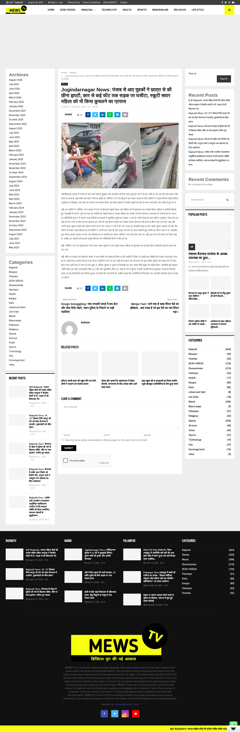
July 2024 (14, 185)
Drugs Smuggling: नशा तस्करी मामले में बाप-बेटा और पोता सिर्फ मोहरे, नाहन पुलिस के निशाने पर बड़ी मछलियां (89, 307)
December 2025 (17, 110)
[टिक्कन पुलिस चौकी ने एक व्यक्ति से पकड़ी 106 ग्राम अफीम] (199, 311)
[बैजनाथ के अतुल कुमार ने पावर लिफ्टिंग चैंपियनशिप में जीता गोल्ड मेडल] (199, 283)
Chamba (13, 276)
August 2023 (15, 234)
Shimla (12, 333)
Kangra (12, 298)
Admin (67, 107)
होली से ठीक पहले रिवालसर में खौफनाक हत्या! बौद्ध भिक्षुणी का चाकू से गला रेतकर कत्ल (100, 595)
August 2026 (15, 80)
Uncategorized (16, 360)
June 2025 (14, 137)
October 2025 (16, 119)
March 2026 (15, 97)
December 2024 (17, 163)
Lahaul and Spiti (17, 307)
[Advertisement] (120, 39)
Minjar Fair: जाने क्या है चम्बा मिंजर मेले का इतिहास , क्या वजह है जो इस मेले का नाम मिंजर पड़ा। (154, 307)
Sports (141, 9)
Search (192, 73)
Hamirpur (14, 289)
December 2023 (17, 216)
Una (11, 355)
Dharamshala (16, 285)
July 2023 (14, 238)
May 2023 (14, 247)
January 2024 (16, 212)
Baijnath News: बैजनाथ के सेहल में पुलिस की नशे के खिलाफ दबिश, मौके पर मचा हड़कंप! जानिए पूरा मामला (209, 130)
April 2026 (14, 93)
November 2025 (17, 115)
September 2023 (18, 230)
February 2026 (16, 102)
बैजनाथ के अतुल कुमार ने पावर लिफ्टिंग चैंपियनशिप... (199, 296)
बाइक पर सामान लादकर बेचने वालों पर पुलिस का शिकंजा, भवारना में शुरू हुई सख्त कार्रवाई (158, 598)
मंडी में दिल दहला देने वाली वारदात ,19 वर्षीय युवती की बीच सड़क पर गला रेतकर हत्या (100, 575)
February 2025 (16, 155)
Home (51, 9)
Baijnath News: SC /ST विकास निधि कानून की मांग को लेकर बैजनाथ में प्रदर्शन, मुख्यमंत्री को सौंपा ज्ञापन (40, 421)
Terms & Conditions (91, 2)
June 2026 (14, 88)
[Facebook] (104, 713)
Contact (123, 2)
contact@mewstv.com (126, 704)
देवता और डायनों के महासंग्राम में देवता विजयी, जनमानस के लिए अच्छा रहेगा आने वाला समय (119, 383)
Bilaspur (13, 272)
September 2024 (18, 177)
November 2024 (17, 168)
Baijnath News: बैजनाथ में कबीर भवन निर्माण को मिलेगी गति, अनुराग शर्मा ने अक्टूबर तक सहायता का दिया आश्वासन (40, 475)
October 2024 (16, 172)
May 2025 (14, 141)
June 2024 (14, 190)
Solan (12, 342)
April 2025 (14, 146)
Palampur (14, 325)
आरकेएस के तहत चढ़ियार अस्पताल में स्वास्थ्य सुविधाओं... (221, 324)
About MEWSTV (110, 2)
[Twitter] (114, 713)
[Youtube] (135, 713)
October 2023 (16, 225)
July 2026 (14, 84)
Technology (109, 9)
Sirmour (13, 338)
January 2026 (16, 106)
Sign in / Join (56, 2)
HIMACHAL (87, 9)
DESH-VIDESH (67, 9)
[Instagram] (125, 713)
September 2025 (18, 124)
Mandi (64, 84)
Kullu (11, 303)
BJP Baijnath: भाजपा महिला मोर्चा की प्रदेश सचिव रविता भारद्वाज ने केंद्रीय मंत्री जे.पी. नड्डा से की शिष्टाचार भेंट (40, 393)
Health (127, 9)
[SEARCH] (227, 200)
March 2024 (15, 203)
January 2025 (16, 159)
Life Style (198, 9)
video (12, 364)
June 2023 (14, 243)
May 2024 (14, 194)
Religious (180, 9)
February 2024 (16, 207)
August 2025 (15, 128)
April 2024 (14, 199)
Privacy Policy (74, 2)
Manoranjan (160, 9)
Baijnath (13, 267)
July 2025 (14, 133)
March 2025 (15, 150)
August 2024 (15, 181)
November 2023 (17, 221)
